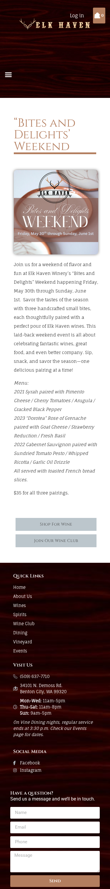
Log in (77, 15)
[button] (8, 74)
